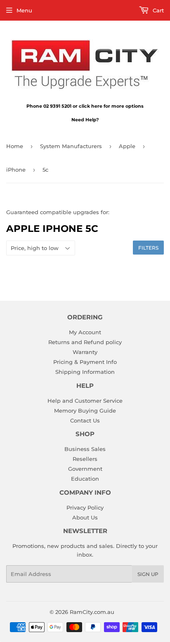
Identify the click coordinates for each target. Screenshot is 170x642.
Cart (157, 10)
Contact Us (85, 420)
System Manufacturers (71, 146)
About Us (85, 517)
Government (85, 468)
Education (85, 478)
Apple (127, 146)
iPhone (16, 169)
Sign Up (147, 574)
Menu (24, 10)
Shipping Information (85, 371)
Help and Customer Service (85, 400)
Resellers (85, 459)
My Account (85, 332)
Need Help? (85, 120)
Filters (148, 248)
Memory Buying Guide (85, 410)
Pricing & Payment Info (85, 362)
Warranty (85, 352)
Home (14, 146)
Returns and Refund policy (85, 342)
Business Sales (85, 449)
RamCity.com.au (92, 612)
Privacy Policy (85, 507)
